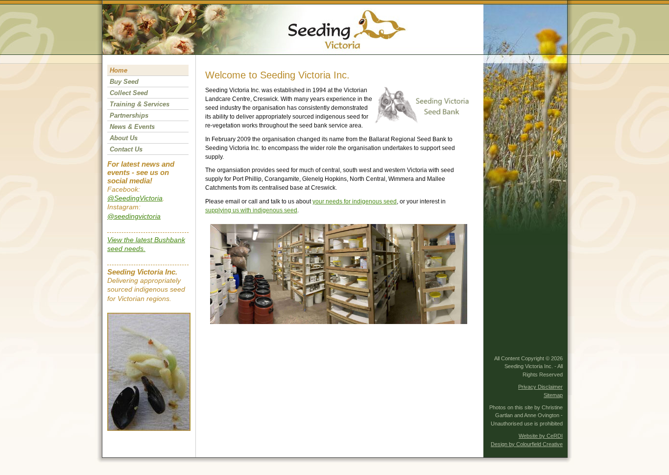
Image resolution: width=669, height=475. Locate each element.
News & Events (132, 126)
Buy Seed (124, 81)
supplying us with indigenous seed (251, 210)
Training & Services (139, 104)
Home (118, 70)
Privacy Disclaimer (540, 387)
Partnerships (129, 115)
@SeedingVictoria (135, 198)
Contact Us (126, 149)
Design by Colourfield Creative (527, 444)
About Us (124, 138)
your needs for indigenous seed (354, 201)
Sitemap (553, 395)
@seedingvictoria (134, 216)
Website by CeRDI (541, 436)
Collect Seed (129, 93)
